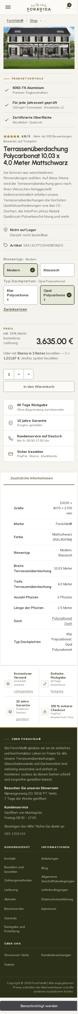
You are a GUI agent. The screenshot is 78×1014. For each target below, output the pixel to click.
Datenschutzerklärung (57, 899)
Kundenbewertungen (56, 955)
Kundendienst (17, 847)
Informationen (55, 847)
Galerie (9, 964)
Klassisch (51, 270)
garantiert (22, 719)
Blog (44, 868)
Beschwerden (14, 909)
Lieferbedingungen (54, 890)
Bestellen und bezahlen (14, 869)
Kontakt (9, 858)
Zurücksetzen (15, 309)
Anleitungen (49, 858)
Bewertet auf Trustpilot (19, 141)
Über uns (12, 943)
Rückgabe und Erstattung (14, 929)
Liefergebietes (23, 691)
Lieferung (11, 890)
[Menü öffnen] (8, 7)
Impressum (48, 909)
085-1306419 (14, 834)
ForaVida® (15, 21)
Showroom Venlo (16, 955)
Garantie (10, 918)
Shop (33, 21)
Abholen (10, 899)
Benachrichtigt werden (39, 1006)
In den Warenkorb (39, 386)
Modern (13, 270)
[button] (19, 374)
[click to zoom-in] (39, 48)
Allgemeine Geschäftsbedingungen (57, 879)
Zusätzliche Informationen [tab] (31, 478)
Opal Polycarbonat (54, 295)
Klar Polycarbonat (17, 295)
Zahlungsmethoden (18, 880)
